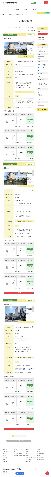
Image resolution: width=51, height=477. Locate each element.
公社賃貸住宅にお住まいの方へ (31, 457)
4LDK (40, 70)
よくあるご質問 (28, 459)
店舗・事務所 (5, 457)
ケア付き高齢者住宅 (6, 451)
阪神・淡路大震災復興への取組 (19, 455)
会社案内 (38, 451)
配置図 (30, 53)
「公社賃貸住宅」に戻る (19, 440)
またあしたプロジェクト (18, 449)
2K (44, 65)
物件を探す (46, 3)
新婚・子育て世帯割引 (42, 83)
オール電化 (40, 95)
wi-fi (39, 96)
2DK (39, 66)
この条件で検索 (43, 109)
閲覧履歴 (47, 12)
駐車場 (40, 94)
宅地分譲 (4, 455)
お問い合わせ (40, 2)
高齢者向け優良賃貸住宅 (42, 51)
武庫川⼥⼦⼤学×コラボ (18, 453)
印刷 (31, 34)
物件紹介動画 (5, 461)
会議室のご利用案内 (40, 457)
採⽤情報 (38, 455)
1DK (39, 64)
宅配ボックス (41, 99)
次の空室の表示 (19, 292)
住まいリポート (26, 56)
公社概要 (25, 9)
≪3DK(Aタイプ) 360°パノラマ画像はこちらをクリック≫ (27, 368)
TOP (3, 14)
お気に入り (40, 12)
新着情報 (27, 449)
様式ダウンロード (29, 461)
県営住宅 (4, 453)
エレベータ (40, 91)
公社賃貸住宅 (10, 14)
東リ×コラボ (16, 451)
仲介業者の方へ (28, 455)
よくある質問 (16, 9)
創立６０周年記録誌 (40, 453)
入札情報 (34, 9)
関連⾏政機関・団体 (40, 459)
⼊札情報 (27, 451)
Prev (19, 43)
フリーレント (41, 82)
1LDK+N (40, 65)
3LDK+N (40, 69)
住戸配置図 (21, 53)
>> (24, 435)
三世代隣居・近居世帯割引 (43, 84)
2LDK (45, 66)
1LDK (45, 64)
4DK (44, 69)
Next (33, 43)
